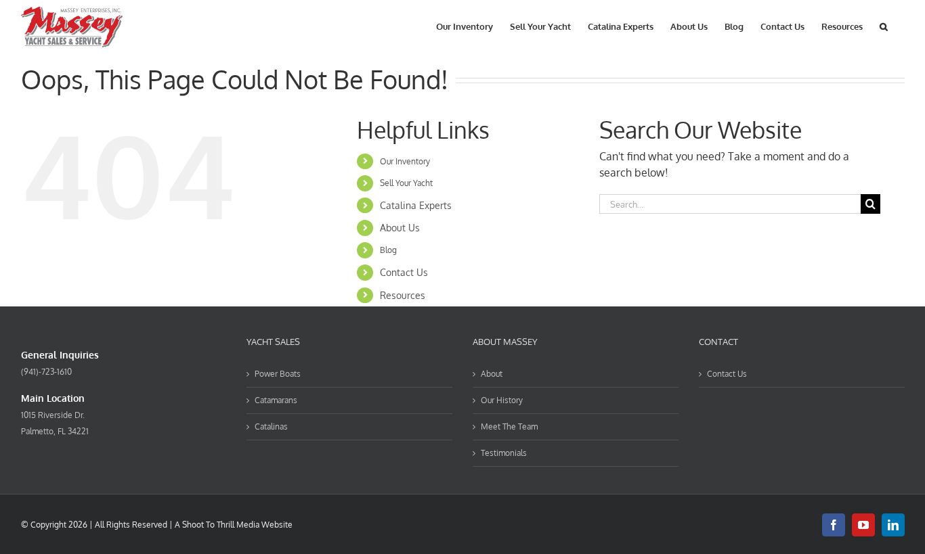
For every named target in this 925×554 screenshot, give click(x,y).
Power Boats (278, 374)
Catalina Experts (416, 205)
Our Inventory (405, 161)
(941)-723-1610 (46, 372)
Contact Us (404, 272)
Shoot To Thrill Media (220, 525)
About (491, 374)
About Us (400, 227)
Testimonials (504, 453)
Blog (388, 250)
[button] (884, 25)
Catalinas (271, 426)
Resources (402, 295)
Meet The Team (509, 426)
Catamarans (276, 400)
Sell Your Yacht (406, 183)
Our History (502, 400)
